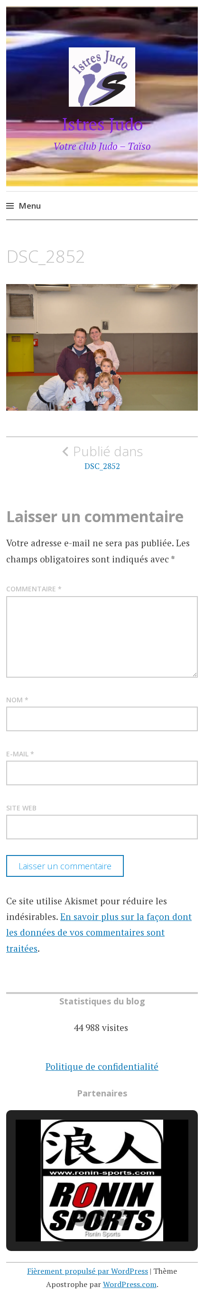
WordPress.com (130, 1284)
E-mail (20, 753)
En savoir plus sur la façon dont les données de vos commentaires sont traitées (99, 932)
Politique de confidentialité (102, 1066)
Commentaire (34, 588)
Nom (17, 699)
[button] (80, 1217)
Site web (21, 807)
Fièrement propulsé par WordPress (87, 1271)
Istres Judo (102, 124)
